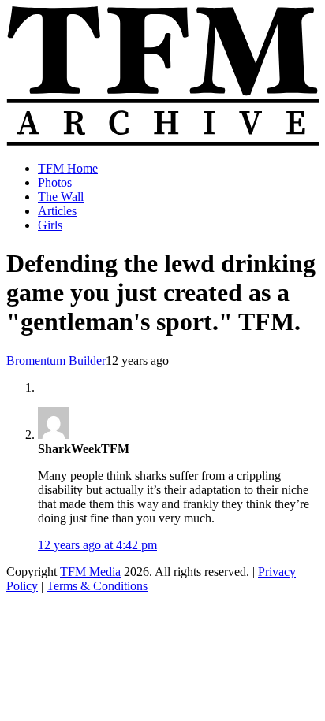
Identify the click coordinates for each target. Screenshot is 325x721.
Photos (55, 182)
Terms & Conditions (97, 586)
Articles (57, 210)
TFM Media (90, 571)
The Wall (61, 196)
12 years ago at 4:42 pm (97, 545)
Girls (50, 225)
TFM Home (68, 168)
